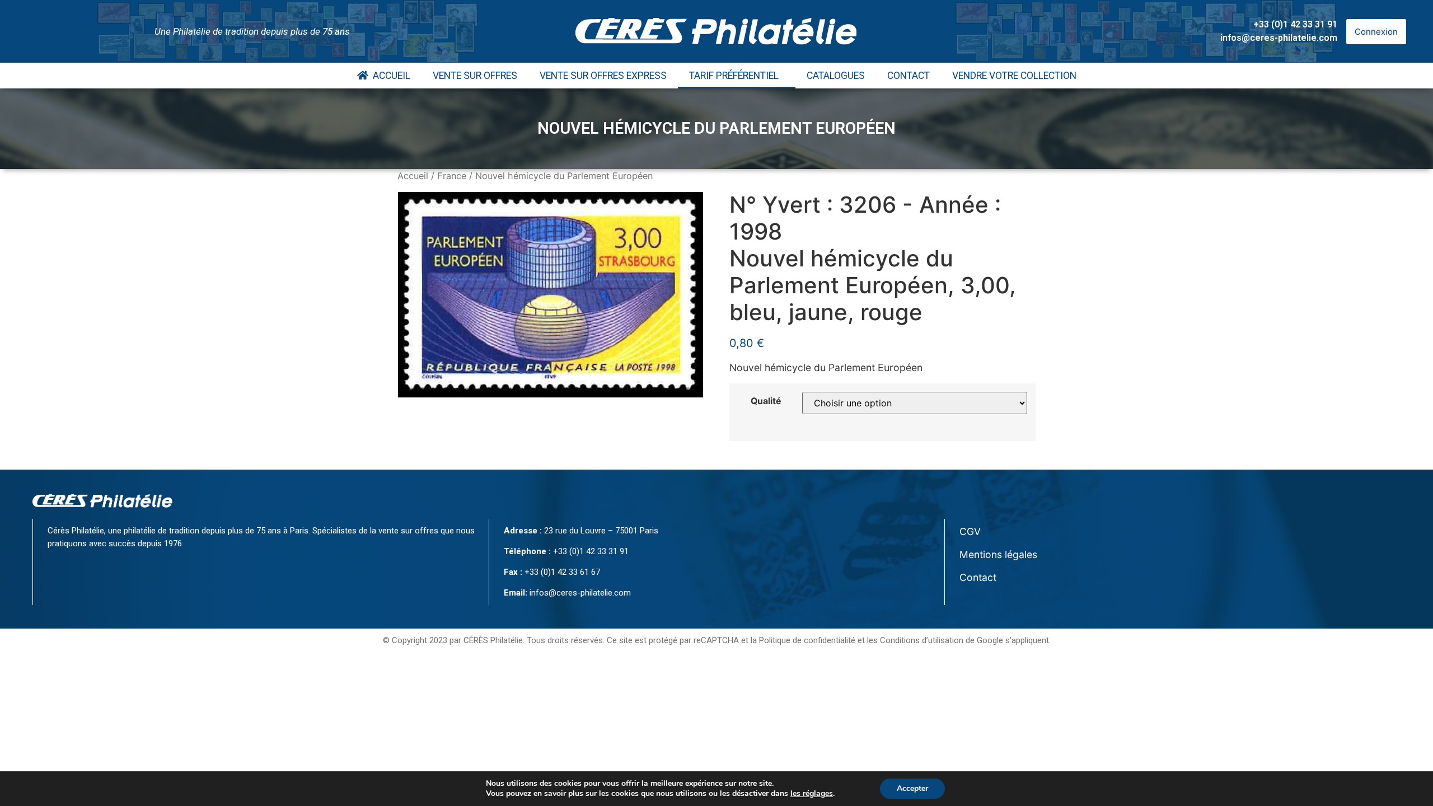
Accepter (912, 788)
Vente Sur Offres (475, 75)
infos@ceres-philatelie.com (1278, 37)
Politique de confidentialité (807, 640)
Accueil (389, 75)
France (451, 175)
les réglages (811, 794)
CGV (970, 531)
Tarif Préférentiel (734, 75)
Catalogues (836, 75)
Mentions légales (998, 554)
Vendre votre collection (1014, 75)
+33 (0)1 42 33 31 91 (1295, 24)
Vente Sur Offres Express (603, 75)
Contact (908, 75)
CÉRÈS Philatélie (493, 640)
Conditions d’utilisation (921, 640)
